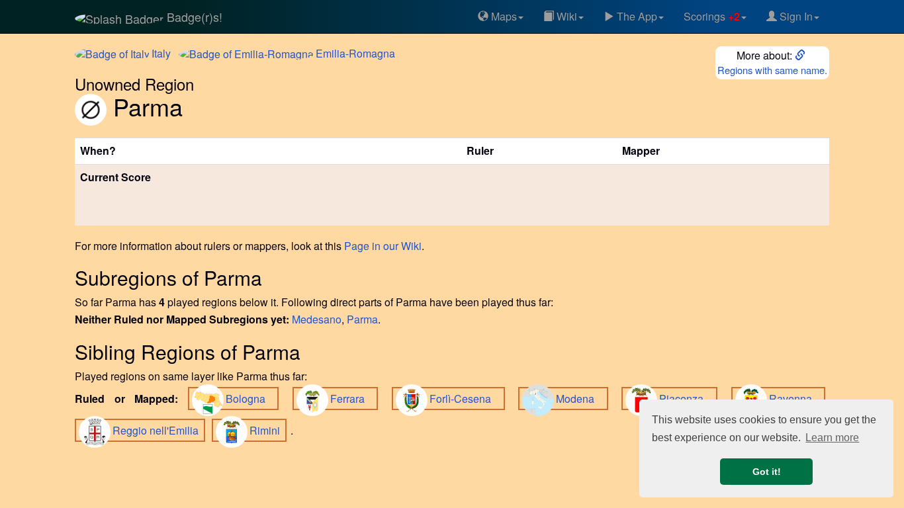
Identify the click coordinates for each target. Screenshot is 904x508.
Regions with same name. (772, 70)
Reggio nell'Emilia (157, 430)
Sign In (795, 16)
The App (635, 16)
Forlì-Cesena (465, 398)
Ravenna (795, 398)
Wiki (565, 16)
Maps (502, 16)
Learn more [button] (832, 437)
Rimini (266, 430)
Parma (362, 319)
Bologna (250, 398)
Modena (580, 398)
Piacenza (686, 398)
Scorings (712, 16)
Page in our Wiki (383, 245)
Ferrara (352, 398)
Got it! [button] (766, 471)
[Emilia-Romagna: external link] (801, 55)
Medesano (316, 319)
